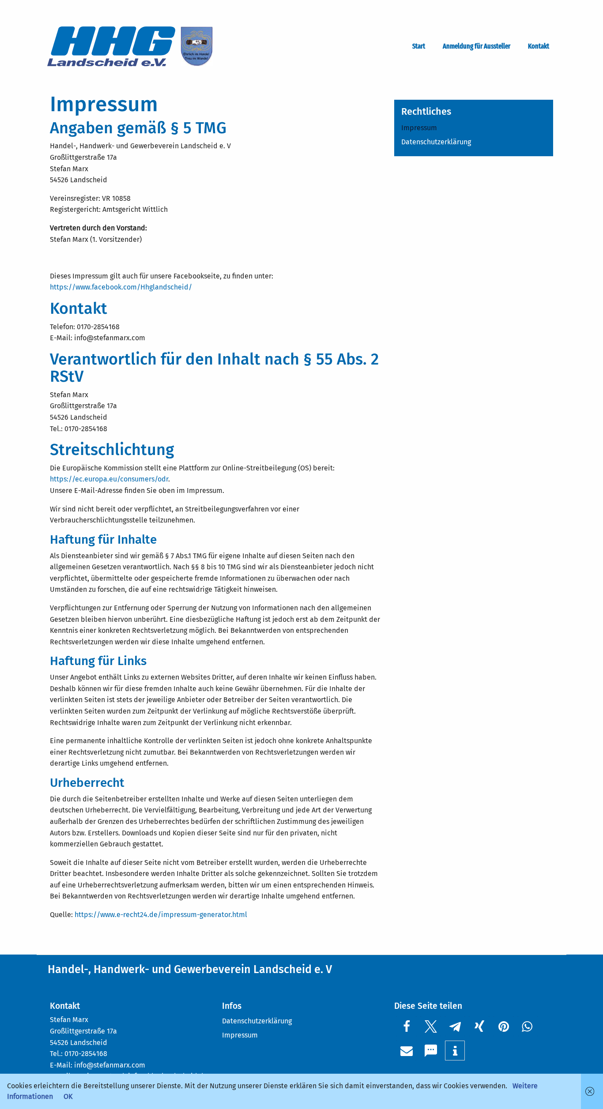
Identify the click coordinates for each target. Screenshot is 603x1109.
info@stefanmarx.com (109, 1065)
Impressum (419, 128)
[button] (406, 1026)
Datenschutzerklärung (436, 142)
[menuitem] (420, 46)
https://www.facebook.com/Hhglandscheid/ (121, 287)
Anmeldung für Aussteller (476, 46)
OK (68, 1096)
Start (418, 46)
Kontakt (538, 46)
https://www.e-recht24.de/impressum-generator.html (161, 914)
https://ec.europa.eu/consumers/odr (109, 479)
